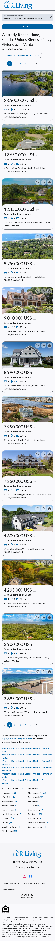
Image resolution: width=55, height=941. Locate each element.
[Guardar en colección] (37, 73)
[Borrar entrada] (50, 17)
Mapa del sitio (9, 889)
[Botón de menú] (48, 5)
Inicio (16, 861)
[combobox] (26, 18)
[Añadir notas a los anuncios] (43, 73)
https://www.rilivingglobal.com (17, 738)
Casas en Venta (32, 861)
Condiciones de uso (11, 883)
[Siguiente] (36, 63)
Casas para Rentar (27, 867)
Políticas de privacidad (35, 883)
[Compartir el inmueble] (49, 73)
